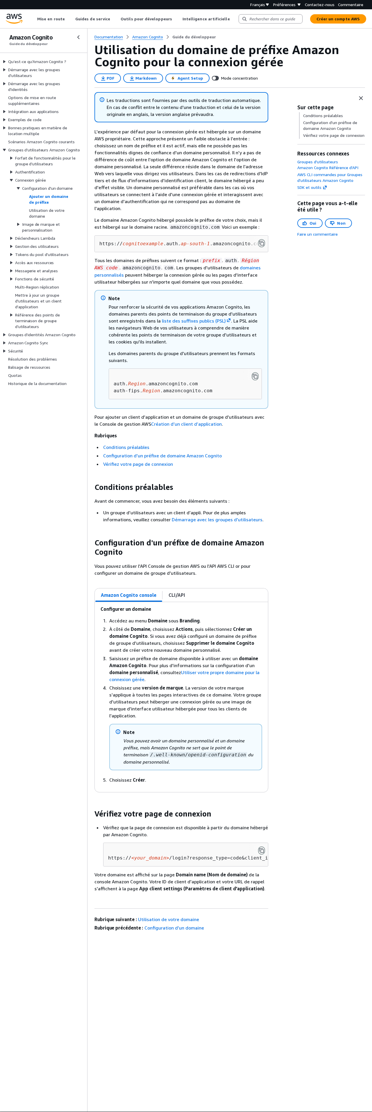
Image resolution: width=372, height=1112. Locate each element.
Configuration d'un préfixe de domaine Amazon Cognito (162, 456)
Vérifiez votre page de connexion (138, 464)
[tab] (128, 595)
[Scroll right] (234, 19)
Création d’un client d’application (186, 424)
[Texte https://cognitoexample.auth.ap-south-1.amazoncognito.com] (261, 243)
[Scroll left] (33, 19)
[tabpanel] (181, 697)
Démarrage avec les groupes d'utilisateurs (217, 519)
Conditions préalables (126, 447)
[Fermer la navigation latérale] (78, 37)
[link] (194, 37)
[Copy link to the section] (89, 487)
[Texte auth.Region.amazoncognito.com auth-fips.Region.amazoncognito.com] (255, 376)
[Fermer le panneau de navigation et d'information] (361, 98)
